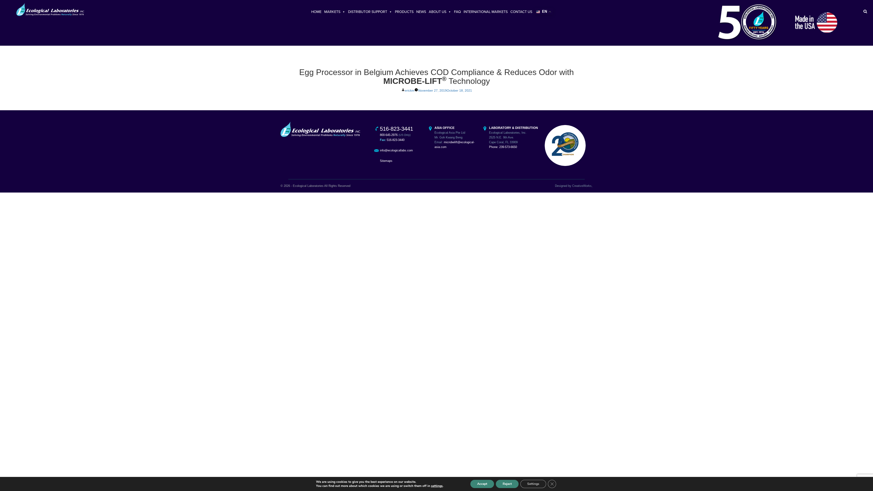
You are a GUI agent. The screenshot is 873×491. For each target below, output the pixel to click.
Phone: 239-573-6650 (503, 147)
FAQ (457, 12)
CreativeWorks (582, 186)
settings (437, 486)
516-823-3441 (396, 129)
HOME (316, 12)
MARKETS (332, 12)
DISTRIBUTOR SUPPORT (367, 12)
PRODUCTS (404, 12)
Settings (533, 484)
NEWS (421, 12)
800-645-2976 (389, 135)
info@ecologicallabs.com (396, 150)
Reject (507, 484)
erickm (409, 90)
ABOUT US (437, 12)
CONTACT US (521, 12)
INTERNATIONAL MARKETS (486, 12)
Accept (482, 484)
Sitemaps (386, 161)
